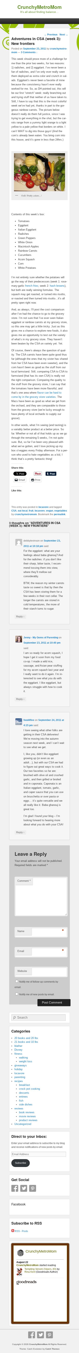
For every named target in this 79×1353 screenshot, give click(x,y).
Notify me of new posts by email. (36, 994)
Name (20, 931)
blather (18, 1045)
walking (23, 1057)
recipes (18, 1081)
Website (22, 971)
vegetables (60, 510)
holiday (18, 1069)
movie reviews (27, 1116)
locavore (43, 507)
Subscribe (20, 1163)
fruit (31, 510)
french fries (31, 285)
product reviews (28, 1120)
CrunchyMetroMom (39, 6)
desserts (24, 1092)
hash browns (57, 285)
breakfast (24, 1084)
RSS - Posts (21, 1231)
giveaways (20, 1065)
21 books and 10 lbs (26, 1041)
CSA (14, 510)
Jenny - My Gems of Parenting (40, 637)
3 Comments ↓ (29, 52)
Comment (24, 880)
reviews (18, 1108)
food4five (28, 720)
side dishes (25, 1104)
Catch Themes (52, 1349)
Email (20, 951)
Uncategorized (22, 1124)
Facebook (14, 1188)
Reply (20, 616)
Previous (51, 34)
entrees (23, 1096)
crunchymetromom (26, 514)
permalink (59, 514)
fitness (18, 1053)
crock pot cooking (29, 1088)
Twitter (23, 1188)
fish (21, 1100)
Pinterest (32, 1188)
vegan (49, 510)
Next (64, 34)
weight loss (25, 1061)
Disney (18, 1049)
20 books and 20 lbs (26, 1038)
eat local (23, 510)
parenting (19, 1077)
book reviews (26, 1112)
